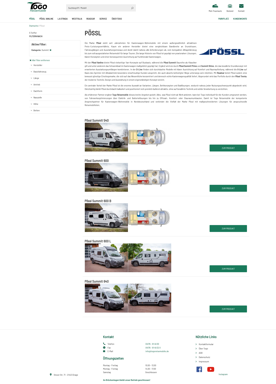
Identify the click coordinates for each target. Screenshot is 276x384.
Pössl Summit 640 (97, 281)
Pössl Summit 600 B (98, 201)
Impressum (204, 361)
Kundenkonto (240, 18)
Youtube (210, 369)
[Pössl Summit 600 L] (128, 257)
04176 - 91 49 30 (152, 343)
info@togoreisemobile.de (157, 351)
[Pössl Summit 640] (128, 297)
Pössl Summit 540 (97, 120)
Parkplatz (223, 18)
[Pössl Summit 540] (128, 136)
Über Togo (117, 18)
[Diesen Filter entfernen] (50, 50)
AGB (201, 352)
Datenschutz (204, 357)
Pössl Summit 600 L (98, 241)
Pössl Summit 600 (97, 160)
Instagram (223, 374)
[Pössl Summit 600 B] (128, 217)
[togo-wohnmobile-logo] (37, 6)
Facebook (199, 369)
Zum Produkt (228, 148)
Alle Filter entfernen (41, 60)
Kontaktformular (206, 344)
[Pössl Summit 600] (128, 177)
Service (103, 18)
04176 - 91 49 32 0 (153, 347)
